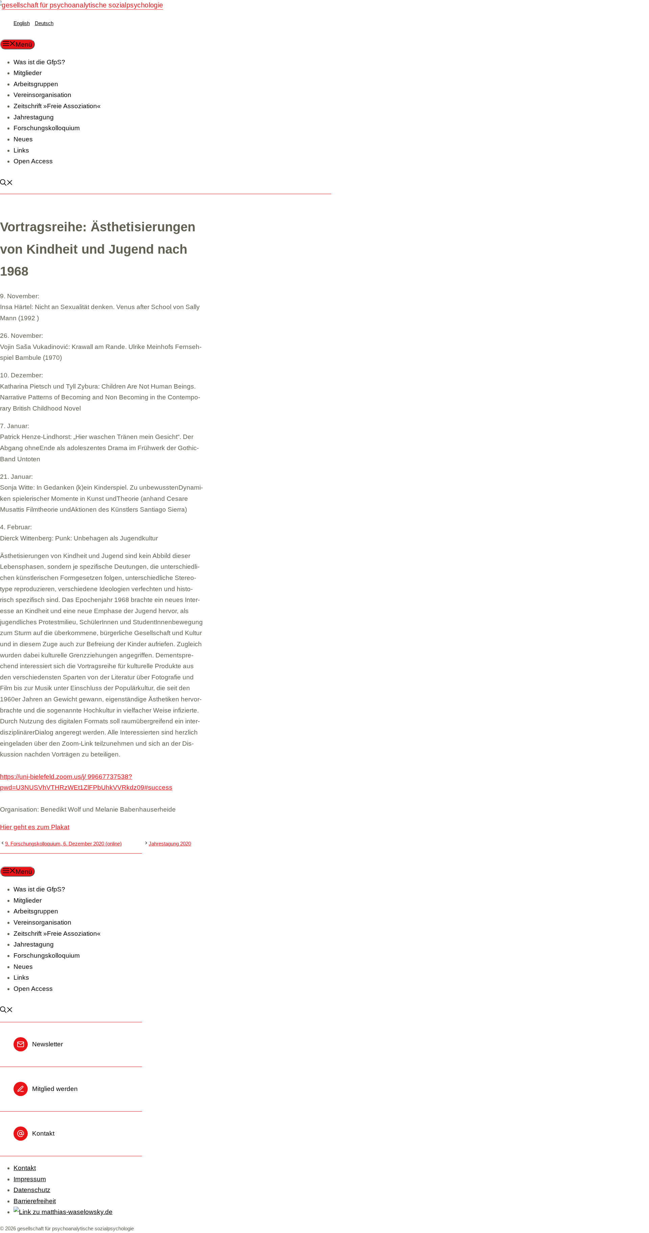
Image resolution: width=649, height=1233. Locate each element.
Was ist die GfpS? (39, 62)
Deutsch (44, 23)
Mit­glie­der (28, 72)
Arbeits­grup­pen (36, 84)
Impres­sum (30, 1179)
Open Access (33, 161)
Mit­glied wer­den (55, 1088)
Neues (23, 139)
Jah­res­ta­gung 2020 (170, 843)
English (22, 23)
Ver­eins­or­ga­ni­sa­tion (42, 94)
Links (21, 150)
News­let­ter (47, 1044)
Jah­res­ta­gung (34, 117)
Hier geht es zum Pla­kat (34, 827)
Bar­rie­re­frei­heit (35, 1201)
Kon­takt (43, 1133)
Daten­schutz (32, 1189)
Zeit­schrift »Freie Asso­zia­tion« (57, 106)
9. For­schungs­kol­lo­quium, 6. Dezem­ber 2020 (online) (63, 843)
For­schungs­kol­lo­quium (47, 128)
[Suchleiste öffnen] (10, 183)
